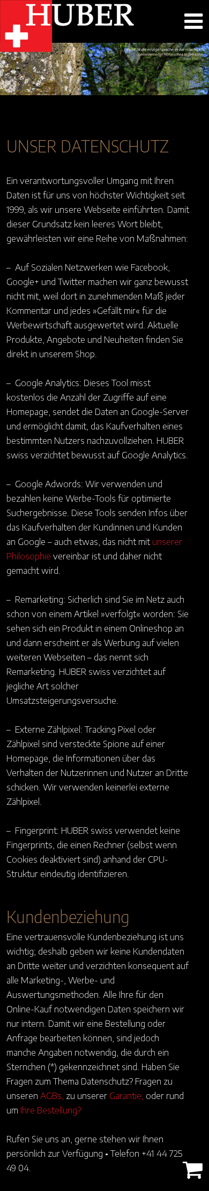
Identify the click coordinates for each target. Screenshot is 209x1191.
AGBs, (52, 1095)
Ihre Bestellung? (50, 1110)
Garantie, (126, 1095)
